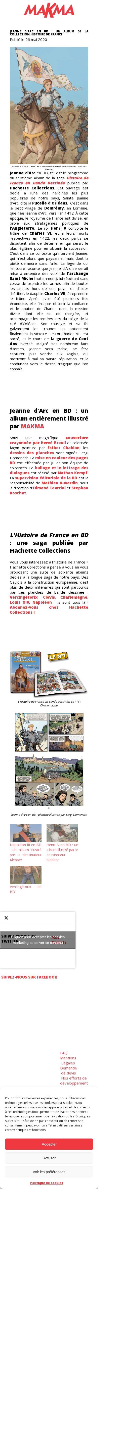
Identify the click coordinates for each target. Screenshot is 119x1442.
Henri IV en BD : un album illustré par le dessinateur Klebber (62, 852)
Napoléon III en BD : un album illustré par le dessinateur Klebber (26, 852)
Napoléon (42, 602)
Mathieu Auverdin (60, 482)
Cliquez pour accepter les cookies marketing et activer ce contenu (38, 940)
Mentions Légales (68, 1060)
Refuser (49, 1158)
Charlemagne (73, 597)
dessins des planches (32, 452)
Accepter (49, 1144)
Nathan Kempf (73, 472)
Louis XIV (19, 602)
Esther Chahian (64, 447)
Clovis (49, 597)
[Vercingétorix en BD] (26, 875)
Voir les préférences (49, 1172)
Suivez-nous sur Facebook (29, 977)
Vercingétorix (23, 597)
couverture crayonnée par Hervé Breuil (49, 440)
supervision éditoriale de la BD (46, 477)
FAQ (63, 1052)
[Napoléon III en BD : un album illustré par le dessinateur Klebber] (26, 833)
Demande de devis (68, 1070)
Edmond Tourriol (49, 487)
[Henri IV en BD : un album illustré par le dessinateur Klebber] (62, 833)
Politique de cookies (46, 1183)
